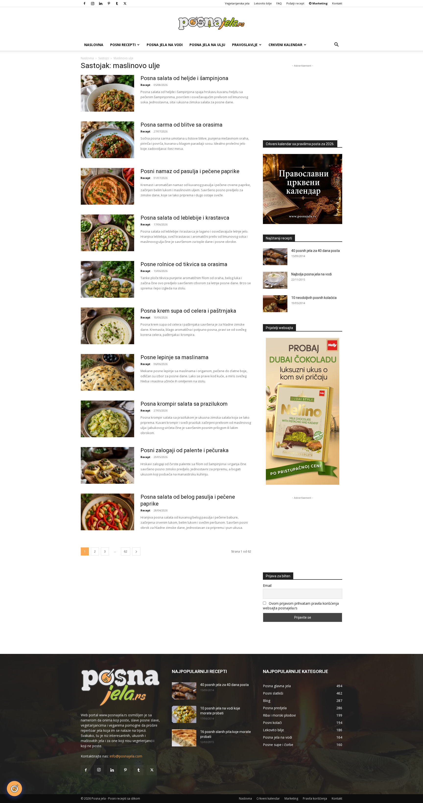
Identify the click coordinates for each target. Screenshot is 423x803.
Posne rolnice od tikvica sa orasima (184, 264)
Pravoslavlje (245, 44)
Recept (145, 85)
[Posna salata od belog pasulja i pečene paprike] (107, 512)
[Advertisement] (302, 99)
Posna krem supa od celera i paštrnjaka (188, 311)
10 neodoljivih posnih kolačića (314, 298)
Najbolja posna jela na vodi (311, 274)
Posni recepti (123, 44)
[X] (125, 3)
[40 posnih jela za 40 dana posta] (275, 256)
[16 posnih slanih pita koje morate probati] (184, 737)
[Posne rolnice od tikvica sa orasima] (107, 279)
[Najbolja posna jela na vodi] (275, 280)
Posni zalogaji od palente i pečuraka (185, 450)
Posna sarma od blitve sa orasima (182, 125)
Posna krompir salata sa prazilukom (184, 404)
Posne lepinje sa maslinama (175, 357)
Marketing (291, 798)
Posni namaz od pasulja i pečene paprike (190, 171)
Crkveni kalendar (285, 44)
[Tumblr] (116, 3)
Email (267, 585)
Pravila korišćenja (315, 798)
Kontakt (337, 3)
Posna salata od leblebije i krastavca (185, 218)
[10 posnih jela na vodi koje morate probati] (184, 714)
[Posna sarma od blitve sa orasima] (107, 139)
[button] (336, 45)
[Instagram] (92, 3)
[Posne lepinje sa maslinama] (107, 372)
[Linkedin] (100, 3)
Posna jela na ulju (207, 44)
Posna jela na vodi (165, 44)
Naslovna (93, 44)
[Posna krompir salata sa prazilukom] (107, 419)
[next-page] (136, 551)
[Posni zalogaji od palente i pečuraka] (107, 465)
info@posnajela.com (126, 756)
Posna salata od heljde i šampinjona (184, 78)
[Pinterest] (108, 3)
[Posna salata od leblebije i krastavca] (107, 232)
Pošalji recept (295, 3)
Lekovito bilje (263, 3)
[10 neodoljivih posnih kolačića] (275, 303)
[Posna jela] (211, 23)
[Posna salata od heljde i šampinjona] (107, 93)
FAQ (279, 3)
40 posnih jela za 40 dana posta (315, 251)
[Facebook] (84, 3)
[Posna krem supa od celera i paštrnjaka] (107, 325)
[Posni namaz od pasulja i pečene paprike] (107, 186)
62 (125, 551)
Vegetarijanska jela (237, 3)
